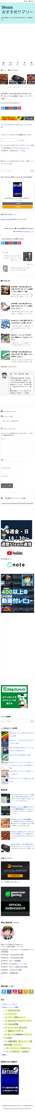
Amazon (18, 207)
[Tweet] (3, 108)
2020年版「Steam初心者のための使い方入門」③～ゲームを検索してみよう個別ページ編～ (22, 289)
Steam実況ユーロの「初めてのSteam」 (17, 198)
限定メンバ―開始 (20, 964)
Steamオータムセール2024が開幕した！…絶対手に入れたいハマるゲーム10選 (22, 821)
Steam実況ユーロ (28, 231)
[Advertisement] (17, 42)
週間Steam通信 (6, 219)
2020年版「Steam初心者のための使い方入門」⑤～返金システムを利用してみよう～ (22, 354)
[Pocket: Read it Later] (19, 108)
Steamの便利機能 (21, 228)
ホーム (4, 70)
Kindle (18, 203)
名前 (2, 460)
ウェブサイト (4, 476)
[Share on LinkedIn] (15, 108)
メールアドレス (6, 468)
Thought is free (27, 1108)
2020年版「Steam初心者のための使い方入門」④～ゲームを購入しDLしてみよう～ (22, 306)
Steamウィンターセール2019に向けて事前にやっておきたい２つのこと (22, 337)
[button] (2, 79)
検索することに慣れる (9, 1004)
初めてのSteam (14, 70)
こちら (14, 214)
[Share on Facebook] (7, 108)
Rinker (20, 200)
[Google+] (11, 108)
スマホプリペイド (24, 148)
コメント (3, 439)
